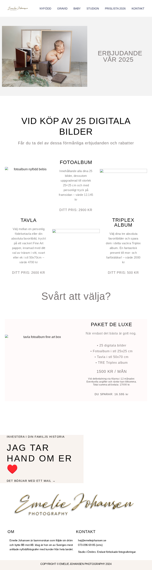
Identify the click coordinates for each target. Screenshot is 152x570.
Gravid (62, 8)
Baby (77, 8)
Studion (92, 8)
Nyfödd (45, 8)
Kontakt (138, 8)
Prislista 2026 (115, 8)
